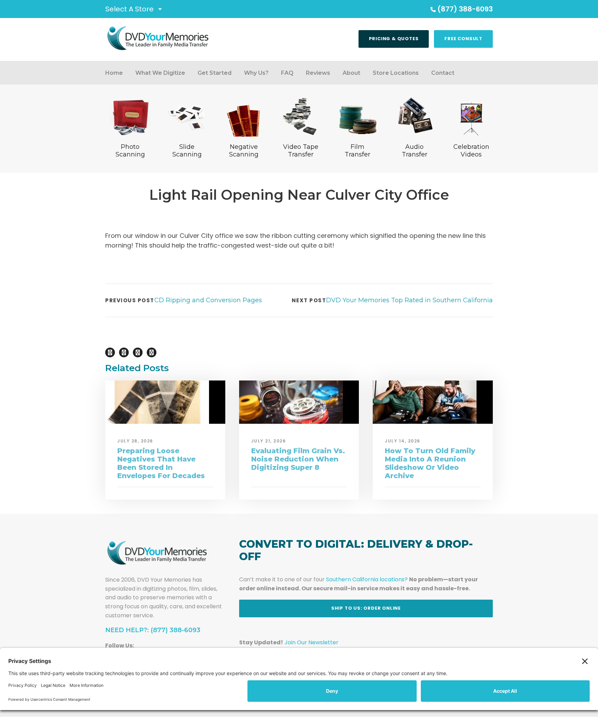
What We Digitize (160, 73)
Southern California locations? (367, 579)
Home (114, 73)
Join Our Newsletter (311, 642)
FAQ (287, 73)
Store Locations (396, 73)
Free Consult (463, 38)
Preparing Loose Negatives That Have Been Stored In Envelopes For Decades (161, 463)
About (351, 73)
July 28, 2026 (135, 441)
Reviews (318, 73)
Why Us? (256, 73)
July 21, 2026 (268, 441)
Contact (442, 73)
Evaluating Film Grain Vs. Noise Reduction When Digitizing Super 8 (298, 459)
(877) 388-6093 (465, 9)
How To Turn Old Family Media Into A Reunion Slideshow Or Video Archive (430, 463)
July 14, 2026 (402, 441)
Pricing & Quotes (394, 38)
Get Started (215, 73)
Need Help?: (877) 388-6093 (152, 630)
